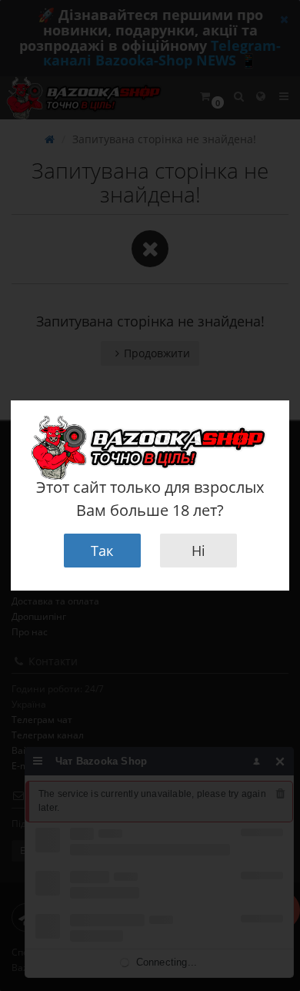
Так (102, 550)
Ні (198, 550)
